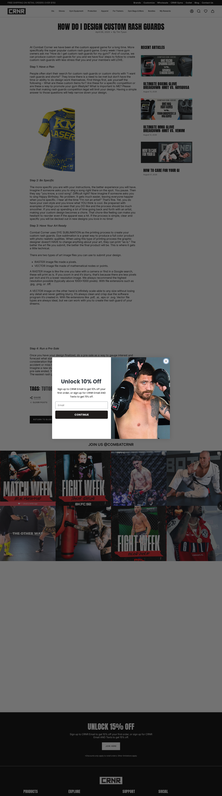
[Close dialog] (166, 361)
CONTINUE (81, 415)
